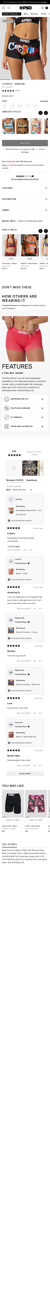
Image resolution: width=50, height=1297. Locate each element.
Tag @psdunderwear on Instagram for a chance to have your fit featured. (23, 307)
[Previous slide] (40, 113)
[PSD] (25, 8)
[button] (25, 91)
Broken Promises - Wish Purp (28, 684)
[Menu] (3, 8)
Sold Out (25, 143)
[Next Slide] (42, 468)
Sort (8, 490)
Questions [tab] (31, 481)
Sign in (4, 165)
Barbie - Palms (22, 573)
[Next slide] (46, 113)
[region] (25, 468)
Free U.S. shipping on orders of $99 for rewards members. (25, 2)
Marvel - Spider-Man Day (26, 737)
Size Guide (44, 101)
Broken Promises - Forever (27, 632)
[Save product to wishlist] (46, 20)
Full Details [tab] (9, 844)
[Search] (9, 8)
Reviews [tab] (14, 481)
